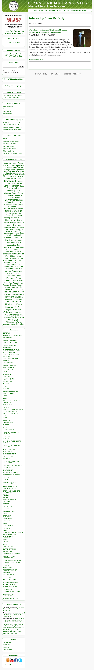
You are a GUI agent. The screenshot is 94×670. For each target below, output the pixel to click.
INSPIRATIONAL (8, 567)
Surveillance (17, 299)
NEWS (5, 396)
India (19, 225)
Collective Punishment (17, 176)
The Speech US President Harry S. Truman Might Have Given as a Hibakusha (13, 620)
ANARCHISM (7, 528)
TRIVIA (5, 539)
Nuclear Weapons (13, 265)
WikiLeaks (7, 324)
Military (13, 256)
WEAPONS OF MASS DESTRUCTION (9, 368)
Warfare (15, 317)
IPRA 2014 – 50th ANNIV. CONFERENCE (11, 595)
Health (21, 218)
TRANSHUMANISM (9, 511)
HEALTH (5, 480)
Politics (7, 280)
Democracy (11, 191)
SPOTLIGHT (7, 436)
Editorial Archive (8, 106)
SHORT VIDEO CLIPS (10, 587)
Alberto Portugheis (9, 630)
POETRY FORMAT (9, 575)
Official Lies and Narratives (14, 268)
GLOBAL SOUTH (8, 430)
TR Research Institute (9, 148)
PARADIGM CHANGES (10, 488)
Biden (13, 170)
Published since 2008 (72, 74)
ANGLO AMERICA (8, 393)
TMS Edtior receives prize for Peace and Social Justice (12, 123)
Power (15, 280)
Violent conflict (18, 312)
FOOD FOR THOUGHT (10, 570)
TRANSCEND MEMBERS (11, 365)
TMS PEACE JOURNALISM (11, 350)
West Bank (13, 320)
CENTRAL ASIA (8, 422)
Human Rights (11, 222)
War (6, 315)
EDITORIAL (6, 333)
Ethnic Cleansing (14, 201)
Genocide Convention (14, 213)
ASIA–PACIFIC (7, 405)
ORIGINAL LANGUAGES (10, 582)
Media (15, 254)
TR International (8, 139)
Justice (16, 247)
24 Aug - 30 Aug (14, 42)
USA (16, 307)
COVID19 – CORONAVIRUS (12, 560)
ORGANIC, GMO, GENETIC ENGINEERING (11, 491)
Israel (7, 240)
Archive (41, 10)
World (14, 324)
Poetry (18, 278)
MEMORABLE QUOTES (10, 391)
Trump (15, 302)
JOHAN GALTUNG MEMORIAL (12, 335)
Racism (6, 285)
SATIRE (5, 497)
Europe (18, 202)
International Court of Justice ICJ (14, 230)
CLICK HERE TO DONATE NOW (14, 20)
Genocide (17, 211)
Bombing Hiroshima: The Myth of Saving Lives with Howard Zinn (12, 631)
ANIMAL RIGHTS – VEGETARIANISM (9, 557)
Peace (18, 276)
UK (20, 302)
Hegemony (10, 220)
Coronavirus (8, 181)
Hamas (14, 217)
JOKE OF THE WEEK (9, 580)
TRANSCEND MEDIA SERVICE (57, 3)
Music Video (7, 261)
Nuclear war (19, 263)
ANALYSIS (6, 376)
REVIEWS (6, 495)
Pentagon (10, 278)
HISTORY (6, 477)
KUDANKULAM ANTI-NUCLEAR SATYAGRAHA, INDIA (13, 533)
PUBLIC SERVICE (8, 537)
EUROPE (6, 425)
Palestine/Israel (13, 273)
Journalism (7, 247)
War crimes (14, 315)
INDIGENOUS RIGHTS (10, 486)
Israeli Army (11, 243)
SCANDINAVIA (7, 451)
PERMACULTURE (8, 530)
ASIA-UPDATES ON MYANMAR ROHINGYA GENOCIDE (13, 410)
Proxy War (8, 283)
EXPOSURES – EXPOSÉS (11, 475)
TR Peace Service (8, 146)
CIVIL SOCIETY (8, 546)
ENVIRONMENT (8, 470)
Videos (59, 10)
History (19, 220)
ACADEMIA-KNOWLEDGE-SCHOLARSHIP (11, 462)
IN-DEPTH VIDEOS (9, 584)
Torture (8, 302)
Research (20, 285)
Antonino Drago (8, 624)
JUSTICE (6, 398)
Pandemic (11, 276)
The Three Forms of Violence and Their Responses (13, 609)
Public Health (18, 283)
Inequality (20, 227)
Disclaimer (6, 647)
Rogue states (10, 287)
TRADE (5, 523)
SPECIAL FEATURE (9, 506)
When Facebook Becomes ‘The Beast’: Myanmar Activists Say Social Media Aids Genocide (48, 31)
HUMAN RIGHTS (8, 379)
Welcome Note (7, 114)
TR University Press (9, 151)
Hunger (21, 223)
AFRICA (5, 386)
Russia (19, 287)
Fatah (7, 207)
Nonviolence (9, 263)
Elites (17, 198)
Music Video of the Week (10, 598)
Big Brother (19, 170)
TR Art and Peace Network (11, 141)
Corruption (19, 181)
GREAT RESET (7, 518)
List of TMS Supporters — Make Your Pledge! (14, 32)
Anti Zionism (8, 168)
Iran (21, 237)
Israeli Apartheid (17, 240)
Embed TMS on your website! (14, 665)
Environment (11, 200)
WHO (19, 322)
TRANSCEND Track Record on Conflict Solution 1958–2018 (12, 128)
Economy (11, 198)
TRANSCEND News (9, 338)
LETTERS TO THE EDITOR (11, 554)
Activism (8, 163)
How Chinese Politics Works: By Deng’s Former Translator (13, 96)
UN (14, 304)
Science (8, 289)
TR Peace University (9, 144)
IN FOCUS (6, 384)
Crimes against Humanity (12, 184)
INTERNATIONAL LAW (10, 449)
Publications (7, 111)
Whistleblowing (11, 322)
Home (35, 10)
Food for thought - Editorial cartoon (13, 208)
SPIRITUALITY (7, 572)
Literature (9, 252)
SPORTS (6, 565)
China (15, 174)
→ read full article (36, 59)
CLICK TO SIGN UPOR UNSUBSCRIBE (13, 55)
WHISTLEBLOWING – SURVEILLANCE (10, 483)
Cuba (22, 186)
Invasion (16, 237)
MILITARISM (7, 374)
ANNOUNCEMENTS (9, 345)
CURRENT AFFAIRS (9, 549)
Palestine (17, 271)
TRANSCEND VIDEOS (10, 340)
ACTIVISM (6, 389)
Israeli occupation (14, 243)
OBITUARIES (7, 577)
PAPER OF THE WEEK (10, 343)
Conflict (19, 178)
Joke (18, 245)
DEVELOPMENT (8, 526)
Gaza (8, 211)
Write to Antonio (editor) (78, 10)
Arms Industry (18, 168)
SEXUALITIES (7, 551)
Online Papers (7, 109)
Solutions (15, 294)
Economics (17, 195)
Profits (21, 281)
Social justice (18, 292)
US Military (16, 310)
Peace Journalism (50, 10)
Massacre (7, 254)
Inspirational (9, 229)
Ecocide (9, 195)
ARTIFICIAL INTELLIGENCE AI (12, 465)
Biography (7, 171)
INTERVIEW (7, 516)
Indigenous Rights (10, 227)
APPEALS (6, 438)
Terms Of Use (7, 645)
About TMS (66, 10)
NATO (21, 260)
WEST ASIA (6, 459)
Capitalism (8, 174)
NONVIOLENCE (8, 363)
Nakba (15, 261)
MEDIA (5, 427)
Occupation (8, 267)
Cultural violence (14, 188)
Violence (7, 312)
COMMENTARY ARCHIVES (11, 592)
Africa (15, 163)
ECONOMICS (7, 521)
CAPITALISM (7, 468)
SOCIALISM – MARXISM (10, 472)
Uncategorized (7, 589)
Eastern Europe (17, 193)
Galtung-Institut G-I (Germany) (12, 153)
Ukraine (8, 304)
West (22, 317)
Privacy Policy (7, 649)
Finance (13, 207)
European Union (10, 204)
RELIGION (6, 509)
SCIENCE (6, 504)
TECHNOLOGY (8, 381)
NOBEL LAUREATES (9, 352)
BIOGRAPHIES (7, 347)
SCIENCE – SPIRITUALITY (11, 563)
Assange (7, 170)
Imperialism (11, 225)
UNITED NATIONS (8, 456)
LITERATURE (7, 542)
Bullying (21, 171)
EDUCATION (7, 420)
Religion (13, 285)
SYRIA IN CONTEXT (9, 454)
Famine (21, 205)
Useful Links (7, 642)
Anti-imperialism (18, 166)
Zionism (21, 324)
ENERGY (6, 407)
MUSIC (5, 544)
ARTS (5, 513)
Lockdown (17, 252)
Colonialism (10, 179)
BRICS (14, 171)
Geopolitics (11, 215)
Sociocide (6, 294)
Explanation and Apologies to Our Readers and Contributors (14, 614)
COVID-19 (10, 183)
